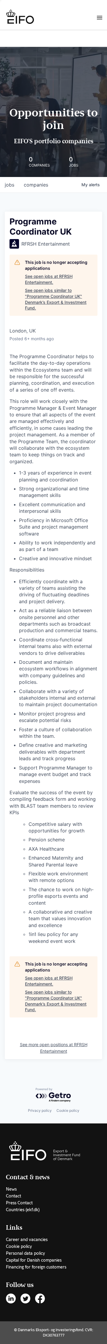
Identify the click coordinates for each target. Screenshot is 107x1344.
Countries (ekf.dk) (23, 1209)
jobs (9, 185)
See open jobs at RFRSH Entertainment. (49, 279)
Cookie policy (67, 1110)
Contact (13, 1196)
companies (36, 185)
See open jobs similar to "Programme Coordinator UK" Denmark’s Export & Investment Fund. (55, 299)
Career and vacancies (27, 1239)
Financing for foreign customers (36, 1267)
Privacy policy (40, 1110)
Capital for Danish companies (34, 1260)
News (11, 1189)
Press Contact (19, 1202)
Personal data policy (25, 1253)
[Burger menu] (99, 17)
